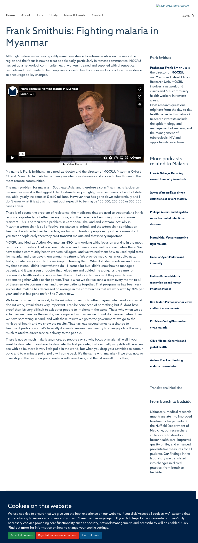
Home (10, 15)
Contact (97, 15)
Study (54, 15)
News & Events (74, 15)
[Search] (193, 16)
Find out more (90, 535)
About (25, 15)
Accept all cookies (21, 535)
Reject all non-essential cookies (57, 535)
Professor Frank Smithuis (168, 68)
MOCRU (177, 72)
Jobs (40, 15)
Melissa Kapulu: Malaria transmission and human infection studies (165, 282)
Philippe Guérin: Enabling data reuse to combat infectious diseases (169, 218)
